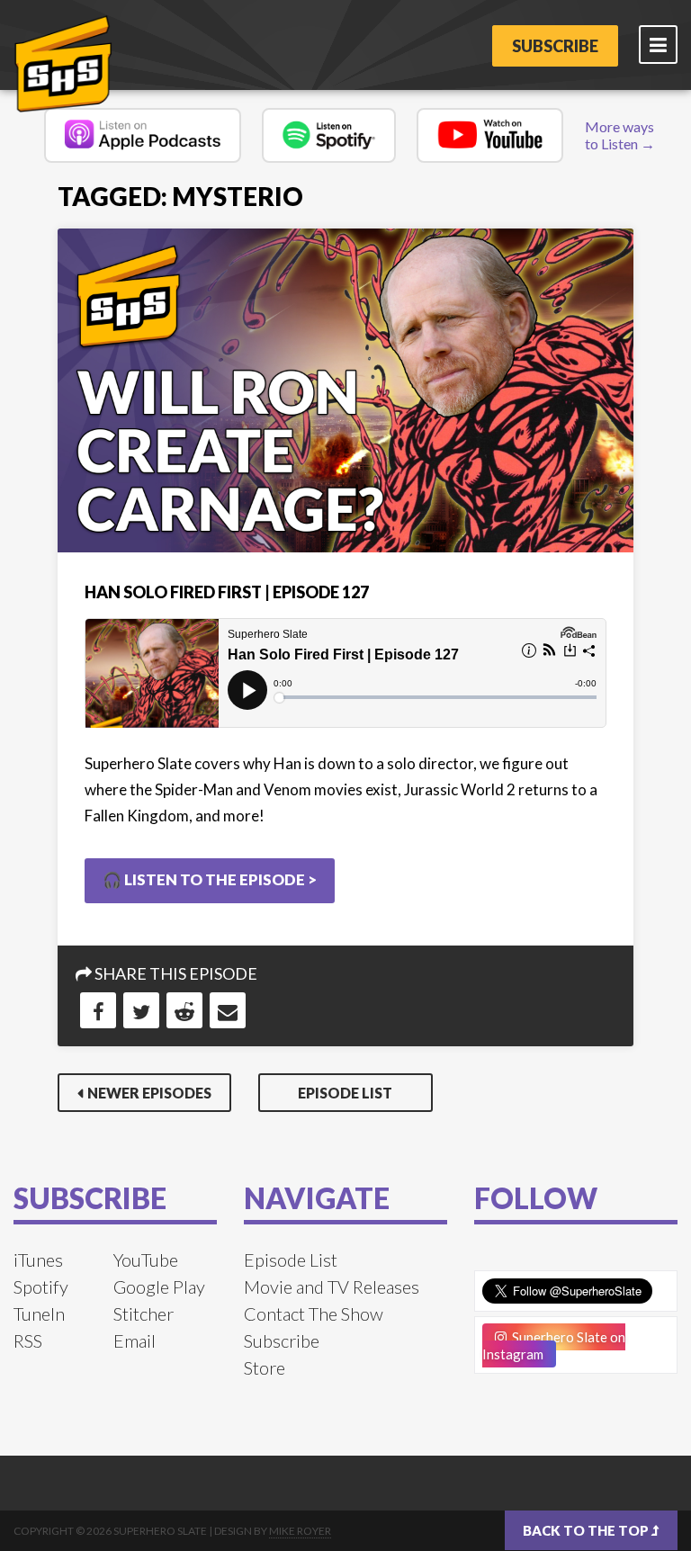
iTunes (38, 1259)
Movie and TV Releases (331, 1286)
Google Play (159, 1286)
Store (264, 1367)
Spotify (40, 1286)
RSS (27, 1340)
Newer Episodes (149, 1092)
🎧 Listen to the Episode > (210, 879)
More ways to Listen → (620, 135)
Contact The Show (313, 1313)
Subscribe (555, 46)
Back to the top (587, 1530)
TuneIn (39, 1313)
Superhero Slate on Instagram (553, 1345)
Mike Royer (300, 1531)
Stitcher (143, 1313)
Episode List (345, 1092)
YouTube (145, 1259)
